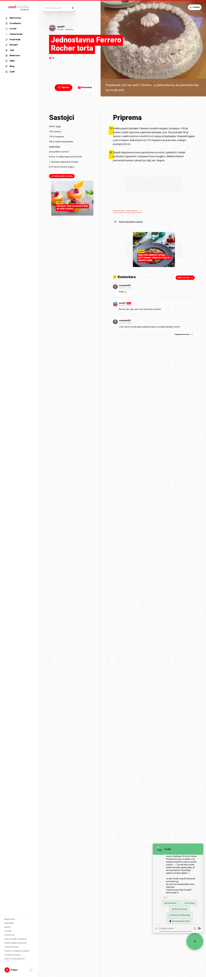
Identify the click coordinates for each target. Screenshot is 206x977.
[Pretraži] (73, 8)
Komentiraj (85, 87)
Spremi (65, 87)
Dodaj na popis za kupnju (63, 176)
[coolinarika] (18, 7)
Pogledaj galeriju (126, 211)
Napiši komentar (183, 278)
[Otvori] (31, 970)
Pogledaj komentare (182, 334)
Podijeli (196, 7)
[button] (18, 45)
